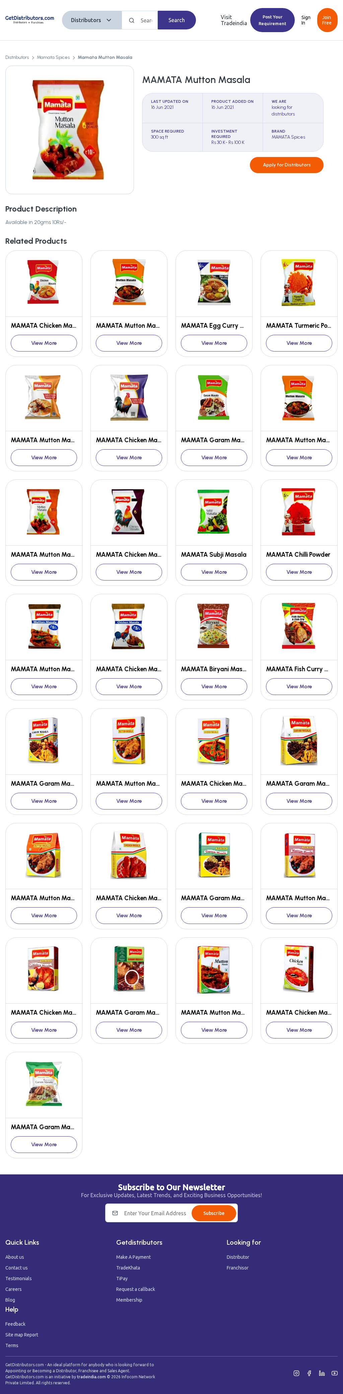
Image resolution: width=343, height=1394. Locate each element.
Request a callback (135, 1289)
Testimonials (18, 1278)
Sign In (306, 20)
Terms (11, 1345)
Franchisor (238, 1267)
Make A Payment (133, 1257)
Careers (13, 1289)
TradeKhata (128, 1267)
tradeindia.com (91, 1377)
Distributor (238, 1257)
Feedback (15, 1324)
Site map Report (21, 1334)
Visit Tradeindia (234, 20)
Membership (129, 1300)
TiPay (122, 1278)
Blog (10, 1300)
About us (14, 1257)
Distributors (86, 20)
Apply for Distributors (287, 165)
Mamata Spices (53, 57)
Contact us (16, 1267)
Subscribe (213, 1213)
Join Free (327, 20)
